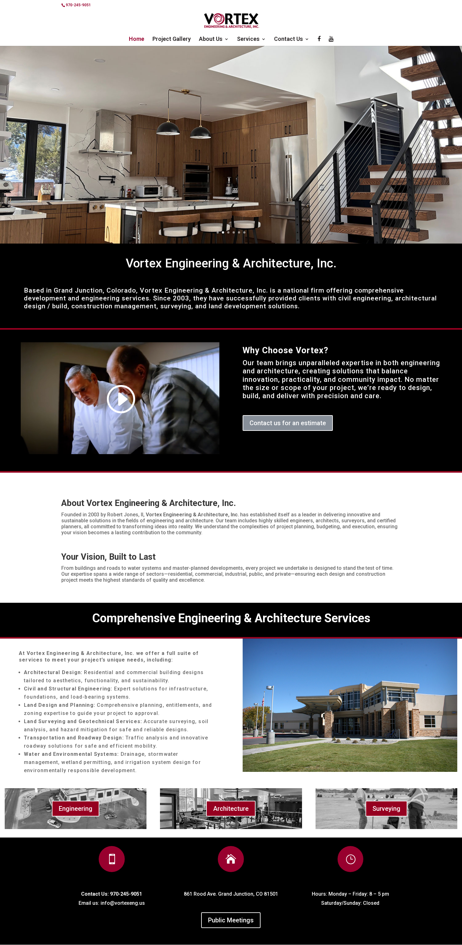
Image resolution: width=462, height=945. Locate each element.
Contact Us (288, 39)
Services (248, 39)
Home (136, 39)
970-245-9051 (78, 5)
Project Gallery (171, 39)
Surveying (386, 808)
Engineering (75, 808)
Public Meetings (231, 920)
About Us (211, 39)
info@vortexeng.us (123, 903)
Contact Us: (95, 894)
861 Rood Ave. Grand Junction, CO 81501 (231, 894)
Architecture (231, 808)
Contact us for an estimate (288, 423)
